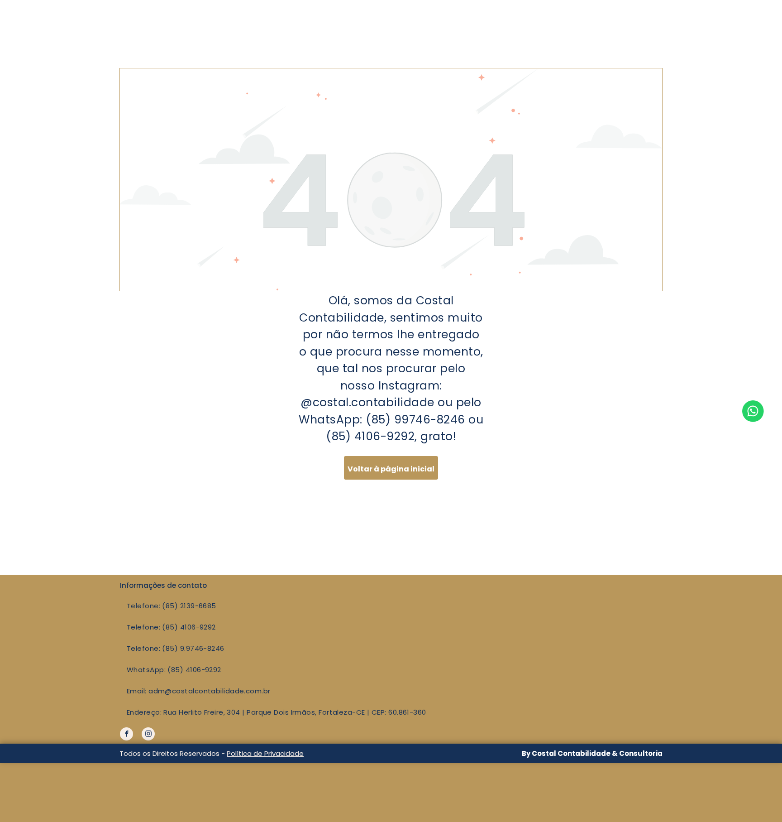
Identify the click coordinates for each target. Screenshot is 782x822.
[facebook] (126, 735)
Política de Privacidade (265, 753)
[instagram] (148, 735)
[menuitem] (359, 605)
